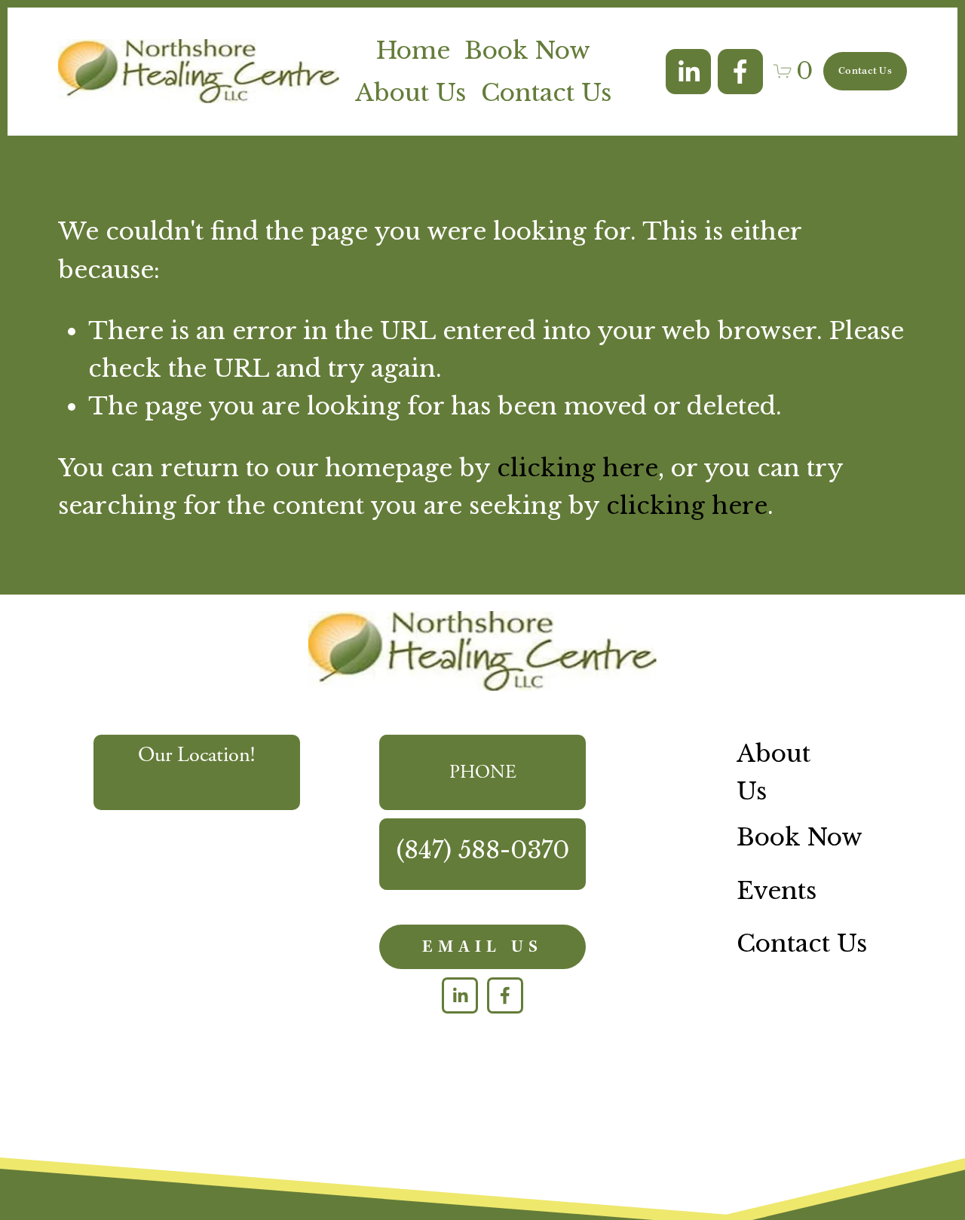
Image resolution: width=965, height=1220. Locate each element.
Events (776, 890)
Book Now (527, 50)
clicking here (577, 468)
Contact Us (546, 92)
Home (413, 50)
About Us (410, 92)
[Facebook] (740, 71)
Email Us (482, 947)
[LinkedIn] (688, 71)
